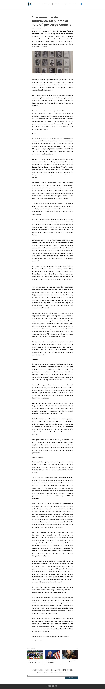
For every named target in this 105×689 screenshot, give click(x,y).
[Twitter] (50, 686)
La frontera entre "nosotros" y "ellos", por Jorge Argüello (34, 661)
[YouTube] (53, 686)
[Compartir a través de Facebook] (32, 640)
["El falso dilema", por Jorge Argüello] (52, 654)
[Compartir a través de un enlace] (40, 640)
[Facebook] (47, 686)
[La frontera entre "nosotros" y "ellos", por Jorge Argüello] (35, 654)
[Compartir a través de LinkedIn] (38, 640)
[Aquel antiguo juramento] (70, 654)
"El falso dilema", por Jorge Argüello (51, 661)
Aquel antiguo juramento (70, 661)
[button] (40, 4)
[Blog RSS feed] (81, 4)
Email (28, 675)
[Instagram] (56, 686)
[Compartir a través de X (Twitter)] (35, 640)
